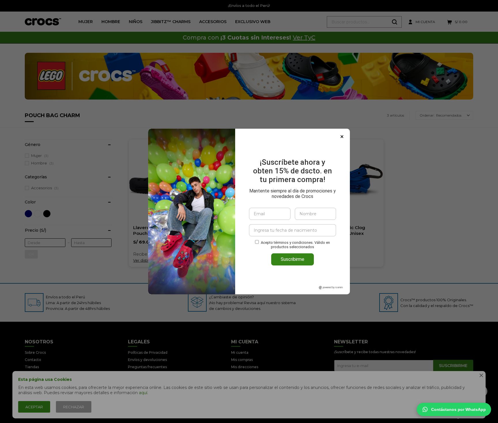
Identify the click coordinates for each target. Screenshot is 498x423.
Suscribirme (292, 259)
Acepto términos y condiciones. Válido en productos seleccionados (295, 244)
